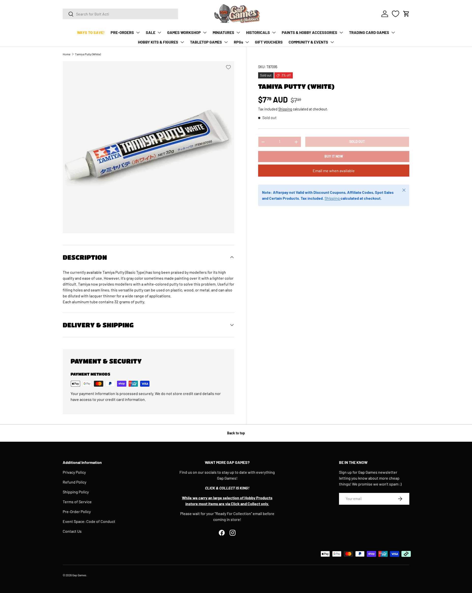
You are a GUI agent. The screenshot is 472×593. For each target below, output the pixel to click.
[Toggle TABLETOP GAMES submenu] (226, 42)
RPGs (238, 42)
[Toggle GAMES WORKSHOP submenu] (205, 32)
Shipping (285, 109)
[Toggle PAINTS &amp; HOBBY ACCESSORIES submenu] (341, 32)
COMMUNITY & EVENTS (308, 42)
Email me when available (334, 170)
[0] (395, 13)
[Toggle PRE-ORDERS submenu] (138, 32)
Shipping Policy (76, 491)
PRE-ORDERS (122, 32)
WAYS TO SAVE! (91, 32)
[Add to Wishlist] (228, 67)
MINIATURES (223, 32)
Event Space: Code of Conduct (89, 521)
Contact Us (72, 531)
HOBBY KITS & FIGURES (158, 42)
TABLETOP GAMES (206, 42)
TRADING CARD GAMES (369, 32)
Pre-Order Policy (77, 511)
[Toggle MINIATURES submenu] (238, 32)
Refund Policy (74, 482)
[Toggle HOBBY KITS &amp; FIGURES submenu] (182, 42)
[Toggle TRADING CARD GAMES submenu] (393, 32)
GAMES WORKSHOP (184, 32)
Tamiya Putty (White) (88, 54)
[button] (406, 13)
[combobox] (120, 14)
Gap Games (79, 575)
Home (66, 54)
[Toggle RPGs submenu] (247, 42)
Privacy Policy (74, 472)
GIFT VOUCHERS (269, 42)
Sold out (357, 142)
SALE (150, 32)
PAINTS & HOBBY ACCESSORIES (309, 32)
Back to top (236, 433)
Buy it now (333, 156)
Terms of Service (77, 501)
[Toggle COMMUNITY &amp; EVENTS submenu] (332, 42)
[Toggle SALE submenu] (159, 32)
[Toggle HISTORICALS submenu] (274, 32)
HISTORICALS (258, 32)
